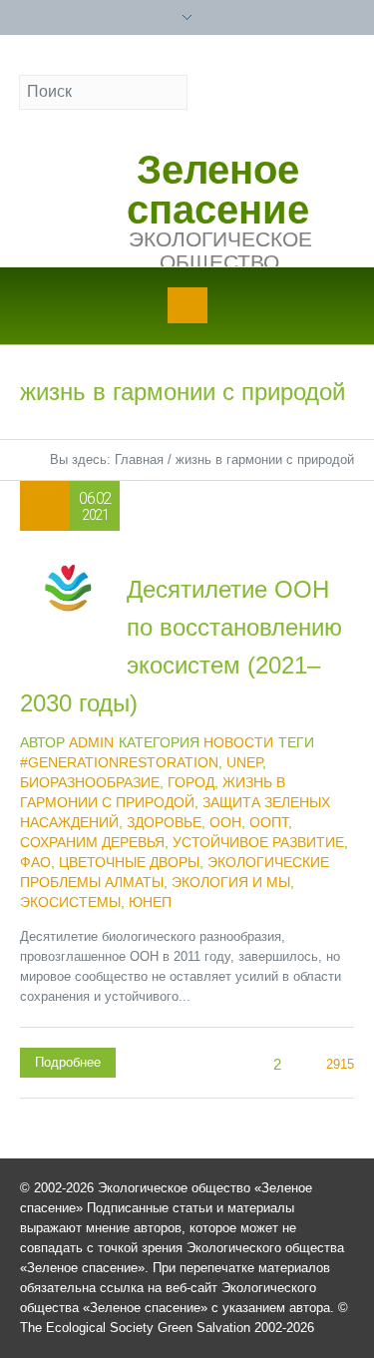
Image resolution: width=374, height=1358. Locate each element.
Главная (139, 459)
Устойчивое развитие (258, 842)
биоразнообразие (90, 782)
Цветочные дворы (129, 862)
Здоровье (164, 822)
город (191, 782)
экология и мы (231, 882)
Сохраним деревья (92, 842)
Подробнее (68, 1062)
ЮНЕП (150, 902)
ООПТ (268, 822)
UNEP (244, 762)
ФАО (35, 862)
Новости (238, 742)
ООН (225, 822)
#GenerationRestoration (119, 762)
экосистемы (70, 902)
